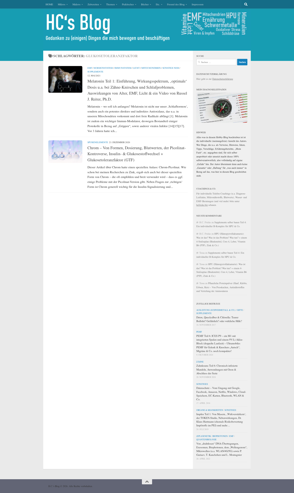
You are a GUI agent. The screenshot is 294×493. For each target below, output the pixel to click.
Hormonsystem (103, 67)
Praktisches (128, 4)
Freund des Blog (176, 4)
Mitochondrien (151, 67)
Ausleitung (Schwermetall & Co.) (215, 310)
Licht (136, 67)
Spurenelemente (97, 142)
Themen (110, 4)
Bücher (145, 4)
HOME (49, 4)
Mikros (61, 4)
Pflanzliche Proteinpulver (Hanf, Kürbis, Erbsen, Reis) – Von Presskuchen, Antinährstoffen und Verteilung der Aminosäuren (221, 287)
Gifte (240, 310)
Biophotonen (220, 436)
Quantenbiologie (206, 439)
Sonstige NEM (170, 67)
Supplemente (95, 71)
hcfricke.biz (202, 205)
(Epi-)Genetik (203, 436)
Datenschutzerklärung (222, 78)
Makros (76, 4)
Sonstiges (202, 384)
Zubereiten (93, 4)
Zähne (200, 361)
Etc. (158, 4)
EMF (89, 67)
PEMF (199, 331)
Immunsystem (123, 67)
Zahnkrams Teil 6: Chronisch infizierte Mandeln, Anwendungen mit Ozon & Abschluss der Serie (217, 369)
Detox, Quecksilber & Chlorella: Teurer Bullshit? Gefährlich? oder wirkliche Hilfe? (219, 319)
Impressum (197, 4)
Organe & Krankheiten (209, 410)
